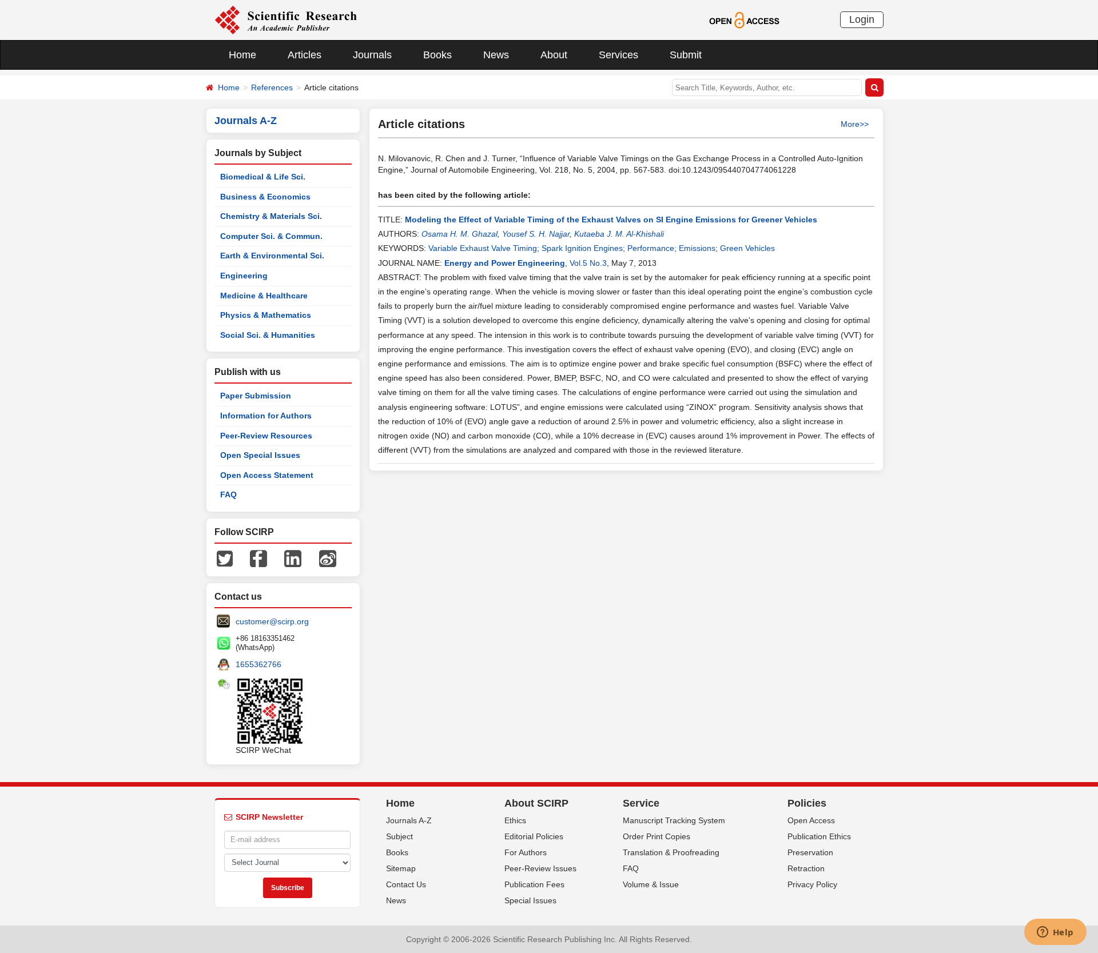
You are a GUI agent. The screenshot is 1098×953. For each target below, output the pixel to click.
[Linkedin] (292, 558)
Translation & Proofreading (671, 852)
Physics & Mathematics (265, 315)
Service (641, 803)
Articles (304, 55)
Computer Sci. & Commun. (271, 236)
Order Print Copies (656, 836)
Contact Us (406, 884)
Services (618, 55)
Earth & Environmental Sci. (272, 255)
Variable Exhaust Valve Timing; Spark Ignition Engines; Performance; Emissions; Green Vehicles (601, 248)
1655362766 (258, 664)
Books (437, 55)
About (553, 55)
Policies (806, 803)
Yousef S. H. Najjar (536, 233)
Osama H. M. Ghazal (459, 233)
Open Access (811, 820)
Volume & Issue (651, 884)
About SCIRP (536, 803)
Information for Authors (266, 415)
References (272, 87)
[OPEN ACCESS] (744, 19)
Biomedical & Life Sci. (262, 176)
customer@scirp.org (272, 621)
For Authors (525, 852)
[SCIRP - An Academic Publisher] (285, 19)
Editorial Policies (533, 836)
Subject (399, 836)
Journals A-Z (409, 820)
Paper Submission (255, 395)
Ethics (515, 820)
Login (861, 19)
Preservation (810, 852)
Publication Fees (534, 884)
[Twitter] (225, 558)
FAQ (228, 494)
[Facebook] (258, 558)
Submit (686, 55)
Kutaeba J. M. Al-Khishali (619, 233)
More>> (855, 124)
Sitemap (401, 868)
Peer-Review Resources (266, 435)
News (496, 55)
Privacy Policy (812, 884)
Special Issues (530, 900)
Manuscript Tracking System (674, 820)
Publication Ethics (819, 836)
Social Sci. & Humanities (267, 335)
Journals (372, 55)
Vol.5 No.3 (588, 263)
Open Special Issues (260, 455)
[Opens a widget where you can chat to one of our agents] (1055, 933)
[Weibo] (327, 558)
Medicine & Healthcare (264, 295)
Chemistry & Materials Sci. (271, 216)
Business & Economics (265, 196)
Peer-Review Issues (540, 868)
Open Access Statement (266, 475)
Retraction (806, 868)
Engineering (244, 275)
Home (242, 55)
